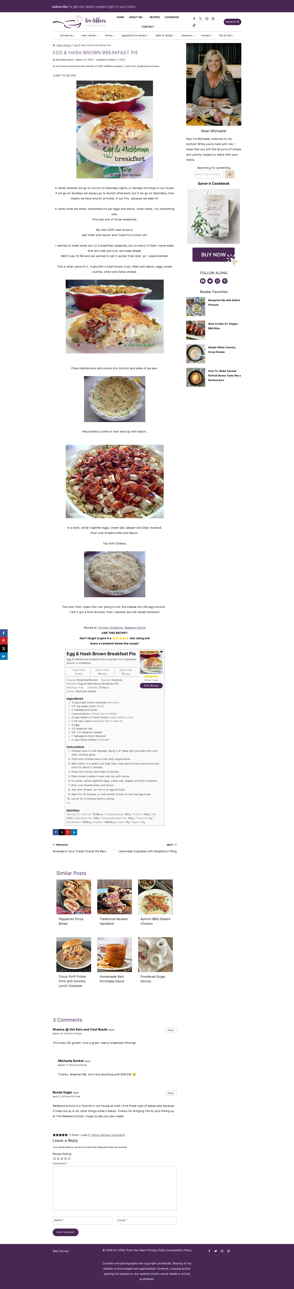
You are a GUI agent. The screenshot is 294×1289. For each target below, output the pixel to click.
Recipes (155, 17)
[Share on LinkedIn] (74, 832)
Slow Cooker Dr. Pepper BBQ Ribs (223, 326)
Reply (171, 1030)
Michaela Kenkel (64, 59)
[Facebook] (194, 19)
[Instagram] (207, 19)
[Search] (229, 174)
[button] (145, 676)
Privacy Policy (156, 1250)
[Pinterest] (213, 19)
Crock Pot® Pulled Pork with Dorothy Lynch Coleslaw (72, 981)
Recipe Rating (62, 1153)
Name (59, 1220)
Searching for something (213, 167)
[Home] (54, 45)
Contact (148, 26)
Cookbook (172, 17)
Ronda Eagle (62, 1092)
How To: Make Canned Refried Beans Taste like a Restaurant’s (224, 375)
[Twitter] (200, 19)
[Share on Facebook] (56, 832)
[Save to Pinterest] (68, 832)
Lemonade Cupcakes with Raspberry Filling (148, 848)
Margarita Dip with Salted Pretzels (224, 302)
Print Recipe (151, 685)
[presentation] (73, 896)
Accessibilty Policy (179, 1250)
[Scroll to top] (278, 1279)
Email (123, 1220)
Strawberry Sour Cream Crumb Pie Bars (79, 848)
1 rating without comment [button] (106, 1135)
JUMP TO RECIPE (64, 75)
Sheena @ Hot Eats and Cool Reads (80, 1029)
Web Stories (61, 1251)
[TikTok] (194, 25)
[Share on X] (62, 832)
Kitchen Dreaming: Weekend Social (122, 627)
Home (120, 17)
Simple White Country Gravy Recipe (222, 349)
